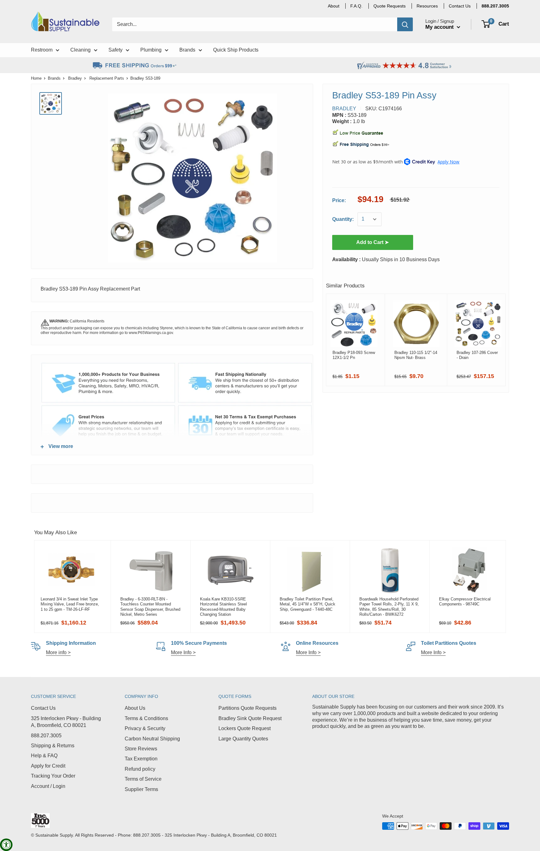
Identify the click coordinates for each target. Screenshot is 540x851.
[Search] (405, 24)
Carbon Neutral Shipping (152, 738)
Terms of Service (143, 779)
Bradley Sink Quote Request (250, 718)
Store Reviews (141, 748)
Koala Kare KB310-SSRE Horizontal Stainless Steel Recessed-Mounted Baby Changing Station (223, 607)
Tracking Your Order (53, 776)
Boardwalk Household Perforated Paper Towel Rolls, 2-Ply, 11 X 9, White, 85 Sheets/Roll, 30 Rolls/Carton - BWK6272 (389, 607)
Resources (427, 5)
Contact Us (43, 708)
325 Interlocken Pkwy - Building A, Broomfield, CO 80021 (66, 722)
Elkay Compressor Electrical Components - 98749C (465, 601)
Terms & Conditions (146, 718)
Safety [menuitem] (115, 49)
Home (36, 78)
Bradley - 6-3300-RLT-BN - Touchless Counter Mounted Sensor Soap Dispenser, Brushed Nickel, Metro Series (150, 607)
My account (440, 27)
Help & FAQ (44, 755)
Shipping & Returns (52, 745)
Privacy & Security (145, 728)
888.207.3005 (46, 735)
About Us (135, 708)
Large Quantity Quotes (243, 738)
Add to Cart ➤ (372, 242)
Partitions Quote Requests (247, 708)
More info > (58, 652)
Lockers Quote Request (244, 728)
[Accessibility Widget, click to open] (6, 845)
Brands (54, 78)
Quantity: (343, 219)
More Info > (183, 652)
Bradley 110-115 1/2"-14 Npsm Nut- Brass (415, 355)
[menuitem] (495, 5)
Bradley (75, 78)
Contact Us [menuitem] (460, 5)
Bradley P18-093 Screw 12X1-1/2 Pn (353, 355)
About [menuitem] (333, 5)
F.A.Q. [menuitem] (356, 5)
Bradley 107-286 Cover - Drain (477, 355)
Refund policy (140, 769)
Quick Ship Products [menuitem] (235, 49)
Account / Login (48, 786)
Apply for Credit (48, 766)
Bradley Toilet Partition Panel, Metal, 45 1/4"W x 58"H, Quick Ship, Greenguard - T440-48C (307, 604)
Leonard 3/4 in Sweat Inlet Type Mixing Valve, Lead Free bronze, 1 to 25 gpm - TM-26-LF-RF (70, 604)
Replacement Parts (106, 78)
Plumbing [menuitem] (151, 49)
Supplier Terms (141, 789)
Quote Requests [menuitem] (389, 5)
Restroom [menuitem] (41, 49)
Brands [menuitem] (187, 49)
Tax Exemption (141, 758)
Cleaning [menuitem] (80, 49)
